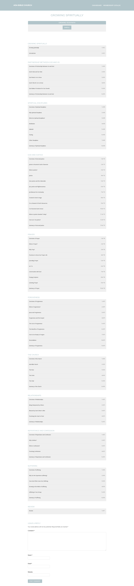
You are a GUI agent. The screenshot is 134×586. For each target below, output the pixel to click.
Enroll (67, 27)
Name (30, 555)
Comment (31, 531)
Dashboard (97, 5)
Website (30, 572)
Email (30, 563)
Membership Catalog (112, 5)
